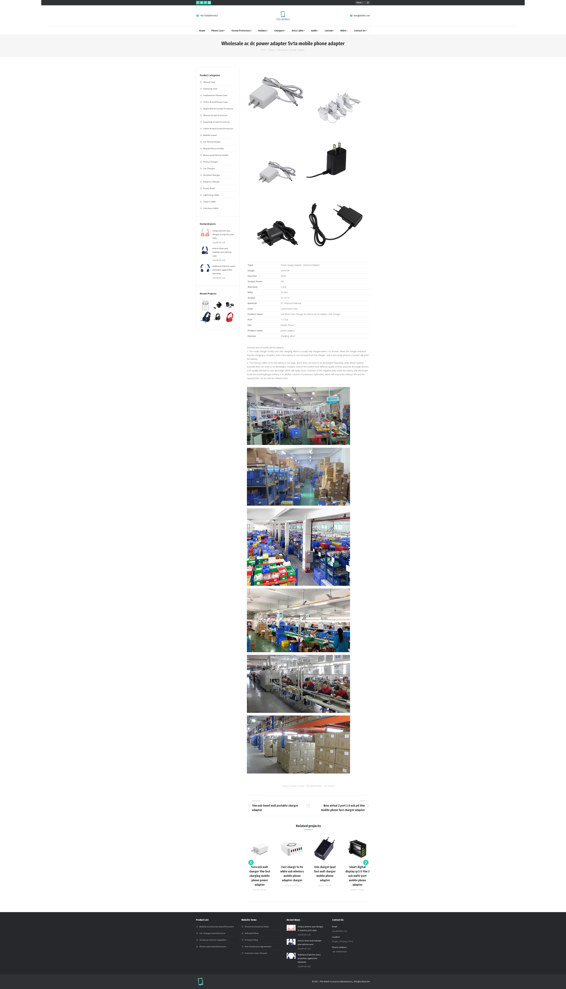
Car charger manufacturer (212, 933)
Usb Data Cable (210, 208)
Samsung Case (210, 88)
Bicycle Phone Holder (213, 148)
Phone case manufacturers (212, 946)
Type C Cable (209, 201)
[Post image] (205, 232)
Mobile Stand (210, 135)
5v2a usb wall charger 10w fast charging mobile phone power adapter (259, 875)
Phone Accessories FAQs (257, 926)
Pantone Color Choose (256, 953)
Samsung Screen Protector (216, 122)
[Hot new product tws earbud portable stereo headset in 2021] (206, 305)
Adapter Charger (297, 786)
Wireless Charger (211, 175)
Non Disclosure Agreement (258, 946)
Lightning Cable (211, 195)
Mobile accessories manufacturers (216, 926)
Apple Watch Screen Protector (218, 108)
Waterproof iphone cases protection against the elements (223, 270)
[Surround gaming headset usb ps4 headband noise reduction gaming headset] (206, 317)
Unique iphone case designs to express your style (223, 234)
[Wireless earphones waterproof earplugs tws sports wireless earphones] (218, 305)
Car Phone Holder (212, 142)
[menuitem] (202, 30)
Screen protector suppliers (212, 940)
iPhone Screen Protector (215, 115)
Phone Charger (210, 161)
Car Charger (209, 168)
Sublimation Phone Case (215, 95)
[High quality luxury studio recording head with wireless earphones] (230, 317)
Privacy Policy (251, 940)
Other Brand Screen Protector (218, 128)
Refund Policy (251, 933)
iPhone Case (209, 82)
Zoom (255, 848)
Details (263, 848)
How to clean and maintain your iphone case (222, 252)
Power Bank (209, 188)
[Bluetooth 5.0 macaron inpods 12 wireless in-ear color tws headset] (230, 305)
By (314, 786)
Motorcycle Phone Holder (215, 155)
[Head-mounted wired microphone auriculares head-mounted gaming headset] (218, 317)
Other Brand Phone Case (215, 102)
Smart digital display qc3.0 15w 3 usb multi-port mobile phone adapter (357, 875)
